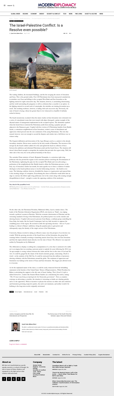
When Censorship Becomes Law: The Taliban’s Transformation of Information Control (65, 382)
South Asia (55, 386)
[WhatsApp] (19, 37)
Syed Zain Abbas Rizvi (17, 33)
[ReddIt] (27, 37)
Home (11, 18)
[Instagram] (9, 379)
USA (46, 291)
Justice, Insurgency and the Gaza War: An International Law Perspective (21, 315)
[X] (15, 37)
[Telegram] (31, 37)
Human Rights (18, 291)
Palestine (41, 291)
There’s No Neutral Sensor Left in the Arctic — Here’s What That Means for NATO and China (64, 374)
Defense (54, 378)
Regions (16, 18)
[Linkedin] (23, 37)
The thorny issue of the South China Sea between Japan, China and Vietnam (59, 315)
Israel (35, 291)
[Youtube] (23, 379)
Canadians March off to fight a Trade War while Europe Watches (64, 366)
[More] (36, 37)
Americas (55, 369)
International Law (28, 291)
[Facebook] (11, 37)
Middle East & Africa (25, 18)
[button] (11, 5)
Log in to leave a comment (18, 344)
